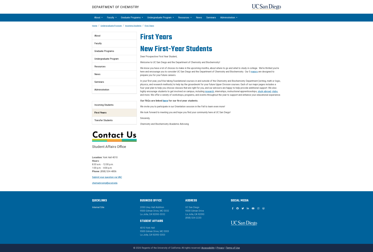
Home (94, 25)
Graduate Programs (131, 17)
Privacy (220, 247)
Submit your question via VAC (107, 177)
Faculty (110, 17)
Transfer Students (103, 120)
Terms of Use (233, 247)
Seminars (211, 17)
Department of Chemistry (115, 7)
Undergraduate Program (159, 17)
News (199, 17)
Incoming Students (133, 25)
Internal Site (98, 207)
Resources (183, 17)
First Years (149, 25)
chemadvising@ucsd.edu (104, 183)
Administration (227, 17)
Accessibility (208, 247)
